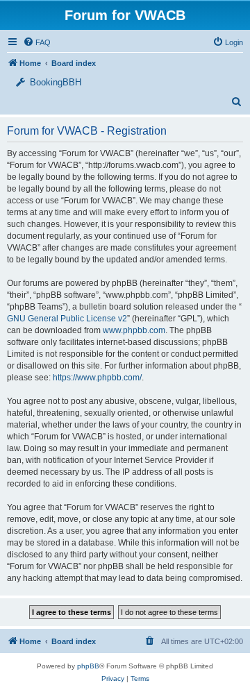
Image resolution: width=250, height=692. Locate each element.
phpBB (88, 666)
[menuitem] (227, 42)
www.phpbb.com (134, 330)
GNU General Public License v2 (67, 318)
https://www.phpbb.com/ (97, 377)
